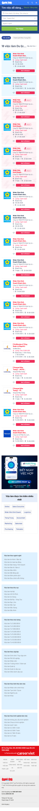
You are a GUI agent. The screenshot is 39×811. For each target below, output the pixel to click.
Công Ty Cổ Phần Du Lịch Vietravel (21, 435)
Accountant (21, 518)
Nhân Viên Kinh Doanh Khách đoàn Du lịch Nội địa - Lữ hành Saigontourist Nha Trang (18, 125)
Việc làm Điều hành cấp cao (13, 672)
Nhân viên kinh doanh (13, 512)
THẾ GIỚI (5, 765)
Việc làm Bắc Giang (10, 607)
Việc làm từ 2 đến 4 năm (12, 728)
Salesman (18, 523)
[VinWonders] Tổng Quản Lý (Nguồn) (20, 345)
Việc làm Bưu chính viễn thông (14, 578)
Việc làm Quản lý (9, 666)
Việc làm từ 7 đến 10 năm (12, 733)
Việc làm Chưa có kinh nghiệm (14, 722)
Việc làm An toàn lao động (12, 562)
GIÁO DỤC (34, 759)
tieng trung (9, 518)
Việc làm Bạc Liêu (10, 602)
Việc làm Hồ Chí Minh (11, 594)
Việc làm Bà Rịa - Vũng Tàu (13, 599)
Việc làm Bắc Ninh (10, 610)
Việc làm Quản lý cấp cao (12, 669)
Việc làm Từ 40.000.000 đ (12, 642)
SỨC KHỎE (27, 765)
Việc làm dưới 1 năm (10, 725)
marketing (8, 523)
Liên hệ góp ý (5, 804)
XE (12, 768)
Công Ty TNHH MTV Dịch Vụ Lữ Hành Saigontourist (22, 58)
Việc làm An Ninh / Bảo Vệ (12, 559)
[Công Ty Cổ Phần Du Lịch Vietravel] (7, 434)
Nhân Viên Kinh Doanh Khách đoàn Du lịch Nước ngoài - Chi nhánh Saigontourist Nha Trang (20, 55)
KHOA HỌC (27, 762)
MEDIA (5, 759)
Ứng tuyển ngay (25, 70)
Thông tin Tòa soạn (7, 798)
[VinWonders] (7, 347)
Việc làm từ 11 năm (10, 736)
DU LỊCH (12, 771)
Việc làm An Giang (10, 597)
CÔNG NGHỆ (12, 764)
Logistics (27, 512)
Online (7, 506)
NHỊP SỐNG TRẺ (19, 760)
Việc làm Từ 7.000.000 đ (12, 629)
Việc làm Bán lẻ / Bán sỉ (11, 567)
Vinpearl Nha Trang (19, 372)
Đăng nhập (33, 7)
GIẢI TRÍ (19, 768)
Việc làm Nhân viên (10, 661)
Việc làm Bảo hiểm (10, 570)
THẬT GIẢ (34, 765)
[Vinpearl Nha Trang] (7, 370)
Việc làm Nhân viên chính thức (14, 688)
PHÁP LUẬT (5, 769)
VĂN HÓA (19, 764)
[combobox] (19, 13)
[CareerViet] (26, 753)
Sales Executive (18, 506)
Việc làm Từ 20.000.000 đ (12, 637)
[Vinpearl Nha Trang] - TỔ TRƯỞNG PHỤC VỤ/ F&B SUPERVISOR (20, 389)
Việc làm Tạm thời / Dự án (12, 690)
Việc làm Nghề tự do (10, 693)
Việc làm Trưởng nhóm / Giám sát (15, 663)
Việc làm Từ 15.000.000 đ (12, 634)
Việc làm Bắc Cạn (10, 605)
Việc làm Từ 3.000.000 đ (12, 623)
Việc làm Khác (9, 696)
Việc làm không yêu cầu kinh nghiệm (16, 720)
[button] (32, 2)
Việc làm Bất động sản (11, 573)
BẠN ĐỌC (34, 762)
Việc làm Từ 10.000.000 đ (12, 632)
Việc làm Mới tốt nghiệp (12, 658)
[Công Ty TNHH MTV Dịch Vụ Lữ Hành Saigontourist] (7, 57)
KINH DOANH (12, 760)
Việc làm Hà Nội (9, 591)
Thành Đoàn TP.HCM (8, 800)
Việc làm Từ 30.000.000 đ (12, 640)
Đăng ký (26, 7)
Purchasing (9, 529)
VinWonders (17, 348)
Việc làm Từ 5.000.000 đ (12, 626)
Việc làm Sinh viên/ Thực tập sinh (15, 655)
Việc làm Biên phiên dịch (12, 575)
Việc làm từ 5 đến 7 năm (12, 730)
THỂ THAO (27, 759)
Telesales (19, 529)
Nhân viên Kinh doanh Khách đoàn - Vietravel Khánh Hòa (20, 432)
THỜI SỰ (5, 762)
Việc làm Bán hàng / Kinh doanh (14, 565)
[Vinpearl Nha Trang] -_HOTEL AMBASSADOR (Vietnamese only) (19, 368)
